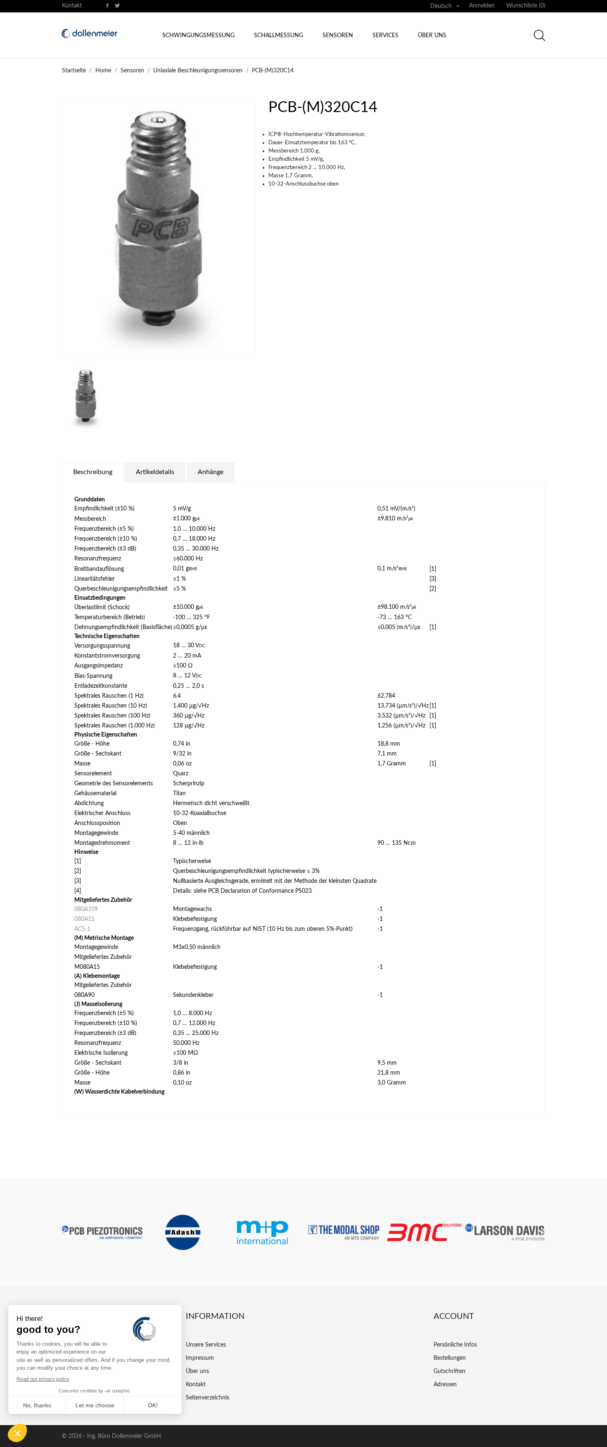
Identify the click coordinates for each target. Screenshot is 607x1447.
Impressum (200, 1358)
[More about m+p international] (263, 1232)
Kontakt (72, 6)
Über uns (432, 35)
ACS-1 (82, 929)
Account (454, 1316)
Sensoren (337, 35)
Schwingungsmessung (198, 35)
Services (385, 35)
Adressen (445, 1384)
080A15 (84, 919)
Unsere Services (206, 1345)
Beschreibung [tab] (92, 472)
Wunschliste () (525, 6)
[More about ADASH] (182, 1232)
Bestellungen (450, 1358)
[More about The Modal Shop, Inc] (344, 1232)
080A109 (86, 909)
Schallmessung (278, 35)
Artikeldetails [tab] (155, 472)
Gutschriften (449, 1371)
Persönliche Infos (455, 1345)
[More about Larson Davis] (505, 1232)
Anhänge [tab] (210, 472)
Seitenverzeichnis (207, 1398)
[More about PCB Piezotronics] (102, 1232)
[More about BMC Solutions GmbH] (424, 1232)
